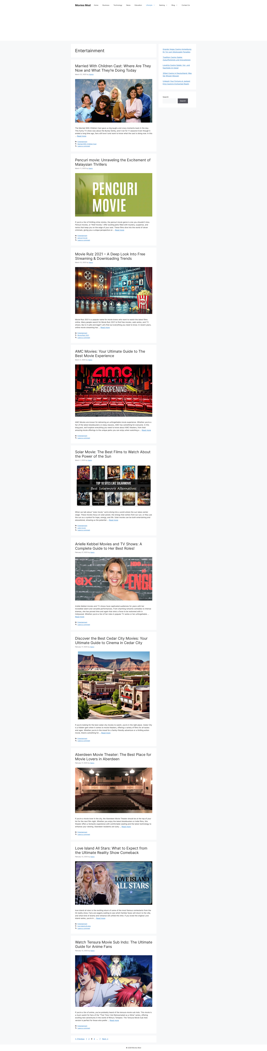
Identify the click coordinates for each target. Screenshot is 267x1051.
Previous (79, 1039)
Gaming (162, 5)
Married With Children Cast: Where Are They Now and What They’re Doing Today (113, 68)
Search (166, 97)
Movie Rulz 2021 (83, 335)
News (128, 5)
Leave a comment (83, 146)
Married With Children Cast (86, 144)
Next (105, 1039)
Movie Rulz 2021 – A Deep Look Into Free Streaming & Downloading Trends (110, 256)
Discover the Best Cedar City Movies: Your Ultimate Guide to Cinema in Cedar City (111, 640)
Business (106, 5)
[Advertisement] (133, 26)
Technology (117, 5)
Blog (173, 5)
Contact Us (186, 5)
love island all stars (84, 926)
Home (96, 5)
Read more (81, 136)
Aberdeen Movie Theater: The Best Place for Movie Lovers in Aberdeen (113, 756)
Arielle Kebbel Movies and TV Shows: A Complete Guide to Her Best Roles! (108, 546)
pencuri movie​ (82, 238)
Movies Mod (83, 5)
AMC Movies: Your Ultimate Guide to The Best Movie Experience (110, 353)
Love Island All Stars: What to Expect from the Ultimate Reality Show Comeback (111, 850)
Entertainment (82, 142)
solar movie (81, 528)
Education (138, 5)
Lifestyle (149, 5)
